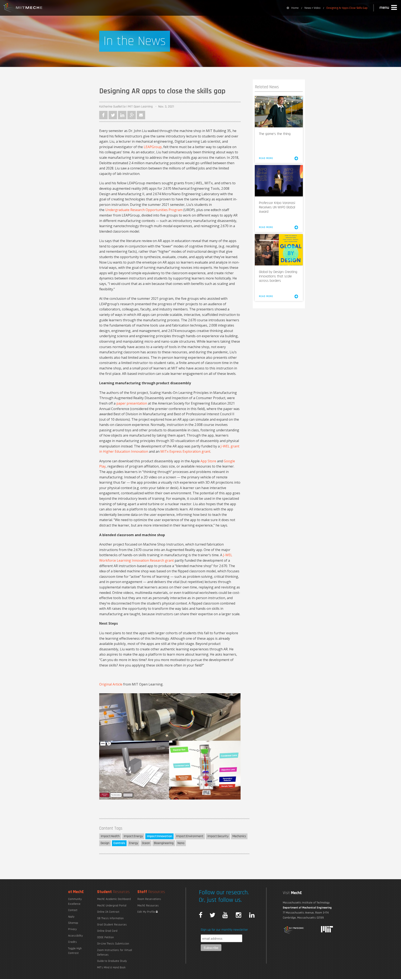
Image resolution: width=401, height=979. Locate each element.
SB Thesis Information (110, 918)
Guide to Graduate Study (112, 961)
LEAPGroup (153, 147)
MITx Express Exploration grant (185, 451)
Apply (71, 917)
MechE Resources (148, 905)
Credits (72, 942)
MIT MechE (23, 8)
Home (295, 8)
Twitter (113, 115)
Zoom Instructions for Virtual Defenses (114, 952)
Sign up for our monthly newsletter (224, 930)
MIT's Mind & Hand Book (111, 967)
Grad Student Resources (112, 924)
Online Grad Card (107, 931)
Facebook (103, 115)
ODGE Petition (105, 937)
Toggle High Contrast (75, 951)
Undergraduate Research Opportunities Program (144, 210)
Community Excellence (75, 901)
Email (141, 115)
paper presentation (131, 403)
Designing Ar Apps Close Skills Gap (347, 8)
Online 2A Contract (108, 912)
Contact (72, 910)
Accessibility (75, 936)
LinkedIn (122, 115)
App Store (208, 461)
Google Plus (131, 115)
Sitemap (73, 923)
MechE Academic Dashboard (114, 899)
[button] (388, 7)
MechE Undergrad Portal (111, 905)
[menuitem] (293, 8)
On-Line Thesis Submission (113, 944)
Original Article (110, 684)
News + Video (313, 8)
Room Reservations (149, 899)
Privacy (72, 929)
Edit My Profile (146, 912)
